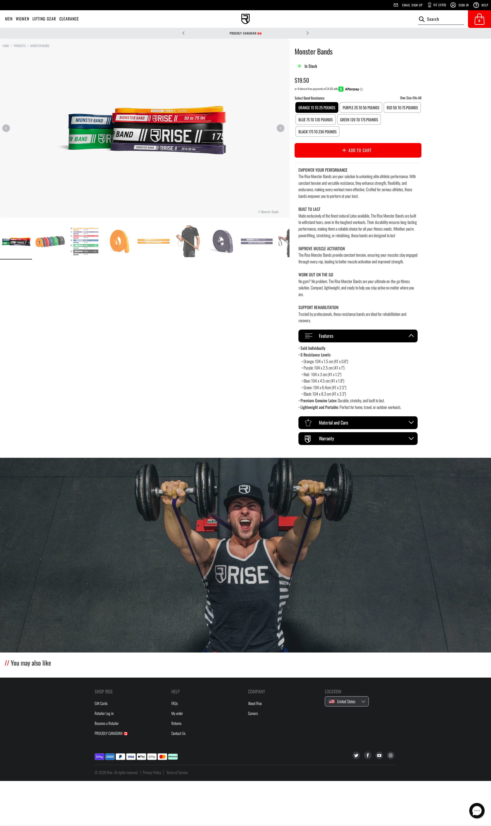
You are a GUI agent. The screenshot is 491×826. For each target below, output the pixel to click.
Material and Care (333, 422)
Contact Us (178, 733)
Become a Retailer (107, 723)
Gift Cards (101, 703)
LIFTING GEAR (44, 19)
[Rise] (245, 19)
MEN (9, 19)
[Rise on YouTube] (379, 755)
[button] (477, 810)
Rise (110, 772)
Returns (176, 723)
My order (177, 713)
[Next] (280, 128)
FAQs (174, 703)
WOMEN (22, 19)
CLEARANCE (69, 19)
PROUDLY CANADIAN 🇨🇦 (246, 33)
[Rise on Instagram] (391, 755)
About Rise (255, 703)
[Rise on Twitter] (356, 755)
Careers (253, 713)
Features (326, 335)
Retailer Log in (104, 713)
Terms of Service (177, 772)
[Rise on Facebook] (368, 755)
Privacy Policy (152, 772)
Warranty (326, 438)
